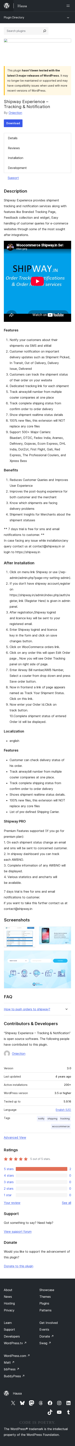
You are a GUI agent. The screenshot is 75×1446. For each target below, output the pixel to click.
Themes (45, 1297)
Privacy (9, 1310)
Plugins (44, 1303)
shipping (52, 1118)
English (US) (63, 1109)
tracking (65, 1118)
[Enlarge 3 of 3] (66, 956)
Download (13, 123)
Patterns (45, 1310)
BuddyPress (14, 1376)
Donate (46, 1336)
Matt (9, 1362)
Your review (12, 1203)
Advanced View (15, 1137)
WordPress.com (17, 1356)
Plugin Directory (14, 17)
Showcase (46, 1290)
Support (13, 178)
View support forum (18, 1231)
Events (44, 1329)
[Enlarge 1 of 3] (31, 932)
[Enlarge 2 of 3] (66, 932)
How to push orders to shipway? (27, 1009)
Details (13, 138)
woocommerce (61, 1126)
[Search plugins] (44, 31)
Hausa (17, 1393)
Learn (8, 1323)
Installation (15, 158)
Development (17, 168)
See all (66, 1203)
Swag (45, 1343)
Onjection (15, 113)
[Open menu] (69, 6)
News (8, 1297)
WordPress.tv (15, 1343)
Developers (12, 1336)
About (8, 1290)
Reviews (14, 148)
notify (41, 1118)
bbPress (11, 1369)
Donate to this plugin (18, 1266)
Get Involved (48, 1323)
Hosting (9, 1303)
